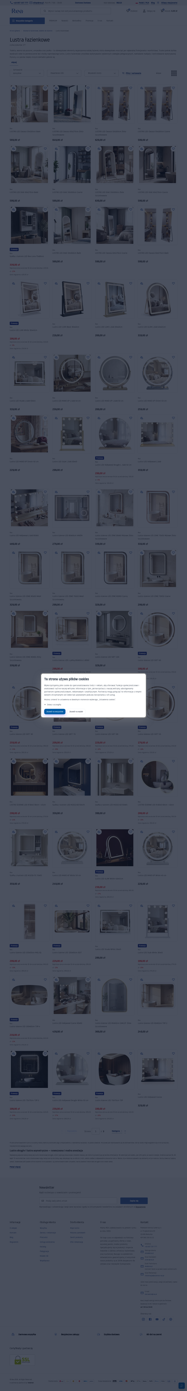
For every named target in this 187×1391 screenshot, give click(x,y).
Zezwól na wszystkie (54, 711)
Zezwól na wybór (76, 711)
